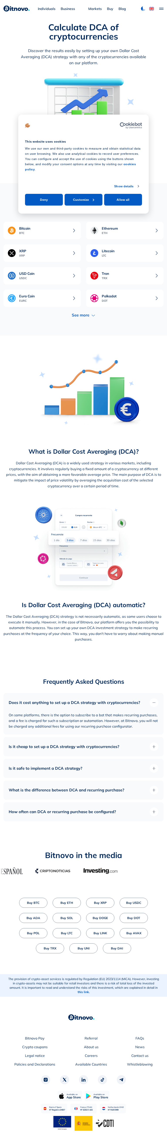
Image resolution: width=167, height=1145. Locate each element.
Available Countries (91, 1064)
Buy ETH (66, 903)
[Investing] (88, 871)
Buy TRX (50, 948)
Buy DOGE (100, 918)
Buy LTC (67, 933)
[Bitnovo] (81, 1017)
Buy (110, 9)
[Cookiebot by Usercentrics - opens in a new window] (123, 125)
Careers (91, 1055)
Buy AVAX (133, 933)
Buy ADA (33, 918)
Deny (44, 199)
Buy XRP (100, 903)
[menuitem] (46, 8)
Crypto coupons (35, 1047)
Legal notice (35, 1055)
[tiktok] (102, 1079)
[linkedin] (83, 1079)
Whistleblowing (140, 1064)
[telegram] (121, 1079)
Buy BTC (33, 903)
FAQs (139, 1038)
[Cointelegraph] (136, 871)
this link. (84, 992)
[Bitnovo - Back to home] (16, 8)
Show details (124, 186)
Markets (95, 9)
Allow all (123, 199)
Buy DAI (117, 948)
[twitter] (64, 1079)
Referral (91, 1038)
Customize (81, 199)
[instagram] (45, 1079)
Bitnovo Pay (35, 1038)
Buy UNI (84, 948)
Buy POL (33, 933)
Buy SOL (66, 918)
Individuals (46, 9)
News (140, 1047)
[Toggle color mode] (143, 8)
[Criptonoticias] (40, 871)
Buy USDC (133, 903)
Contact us (140, 1055)
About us (91, 1047)
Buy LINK (100, 933)
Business (68, 9)
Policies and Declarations (34, 1064)
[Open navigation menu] (159, 8)
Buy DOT (133, 918)
